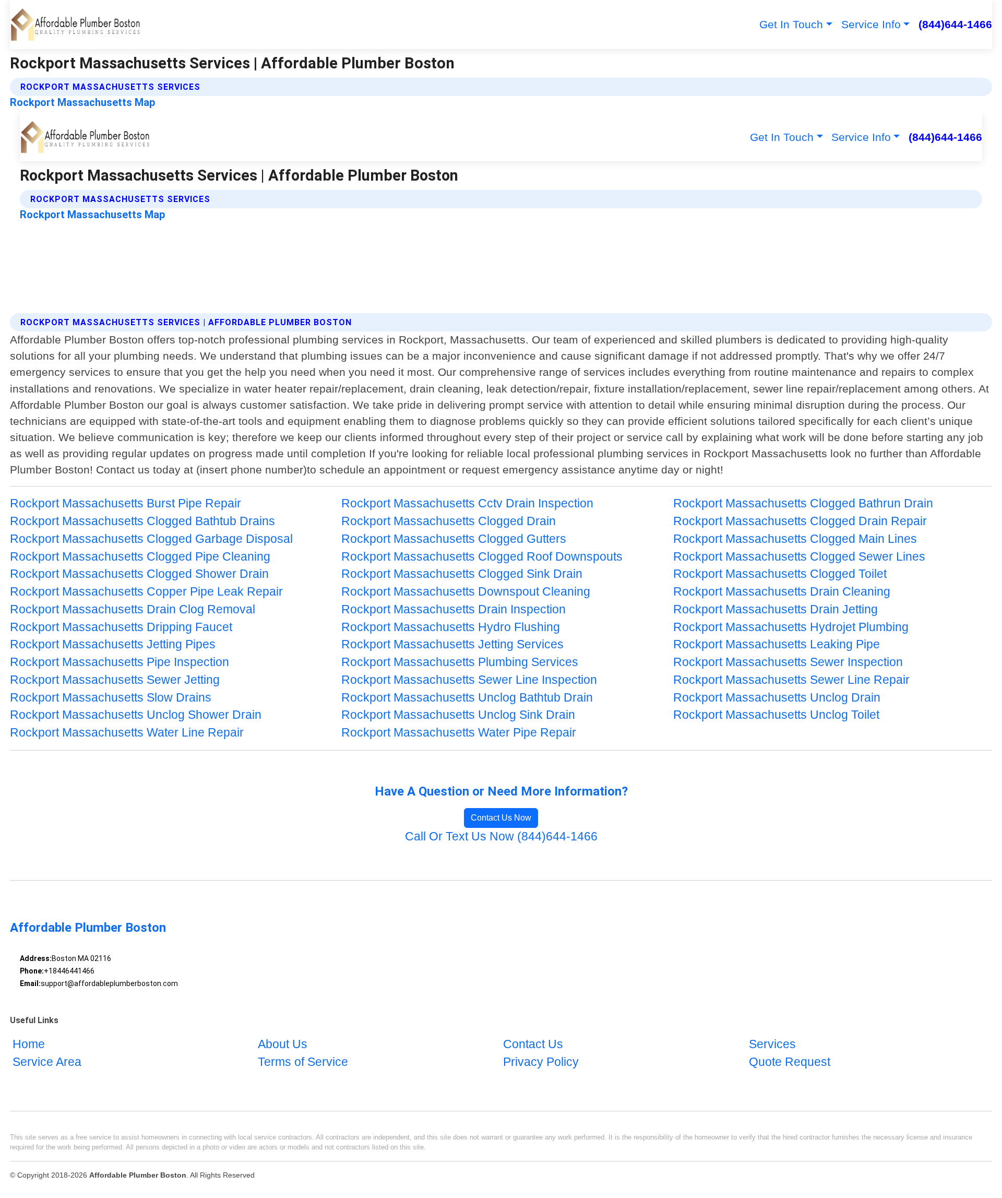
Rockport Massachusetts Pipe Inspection (119, 662)
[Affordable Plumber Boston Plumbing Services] (75, 24)
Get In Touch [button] (791, 24)
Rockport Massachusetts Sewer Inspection (788, 662)
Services (772, 1044)
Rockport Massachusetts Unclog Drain (776, 697)
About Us (282, 1044)
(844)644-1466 (955, 24)
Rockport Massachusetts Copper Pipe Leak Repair (146, 591)
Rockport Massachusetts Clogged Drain (448, 521)
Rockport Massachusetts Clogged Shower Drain (139, 573)
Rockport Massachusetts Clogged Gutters (453, 538)
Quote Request (789, 1062)
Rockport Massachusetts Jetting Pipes (113, 644)
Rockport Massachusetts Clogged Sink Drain (461, 573)
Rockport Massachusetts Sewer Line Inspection (469, 679)
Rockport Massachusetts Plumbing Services (459, 662)
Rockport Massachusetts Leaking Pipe (776, 644)
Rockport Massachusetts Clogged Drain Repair (800, 521)
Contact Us (533, 1044)
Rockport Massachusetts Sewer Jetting (115, 679)
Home (29, 1044)
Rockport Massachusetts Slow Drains (110, 697)
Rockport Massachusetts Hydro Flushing (450, 627)
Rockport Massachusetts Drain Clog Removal (132, 609)
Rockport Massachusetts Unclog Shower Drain (135, 714)
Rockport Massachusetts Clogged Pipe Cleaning (140, 556)
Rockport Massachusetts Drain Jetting (775, 609)
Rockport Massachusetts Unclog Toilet (776, 714)
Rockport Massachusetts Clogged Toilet (780, 573)
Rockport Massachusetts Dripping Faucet (121, 627)
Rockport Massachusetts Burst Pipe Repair (125, 503)
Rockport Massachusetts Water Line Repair (127, 732)
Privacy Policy (541, 1062)
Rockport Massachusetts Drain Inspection (453, 609)
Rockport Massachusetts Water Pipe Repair (458, 732)
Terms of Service (303, 1062)
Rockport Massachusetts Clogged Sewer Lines (799, 556)
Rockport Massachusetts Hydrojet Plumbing (791, 627)
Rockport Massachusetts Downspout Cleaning (465, 591)
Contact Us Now (501, 817)
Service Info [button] (871, 24)
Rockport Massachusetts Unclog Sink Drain (458, 714)
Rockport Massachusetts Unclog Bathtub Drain (467, 697)
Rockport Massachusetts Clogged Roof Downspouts (482, 556)
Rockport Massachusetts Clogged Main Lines (795, 538)
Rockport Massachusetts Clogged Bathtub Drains (142, 521)
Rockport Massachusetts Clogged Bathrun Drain (803, 503)
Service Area (47, 1062)
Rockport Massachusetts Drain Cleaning (781, 591)
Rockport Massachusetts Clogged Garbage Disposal (151, 538)
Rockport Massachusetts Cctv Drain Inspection (467, 503)
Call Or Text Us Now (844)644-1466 (501, 836)
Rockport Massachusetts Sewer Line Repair (791, 679)
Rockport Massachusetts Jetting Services (452, 644)
